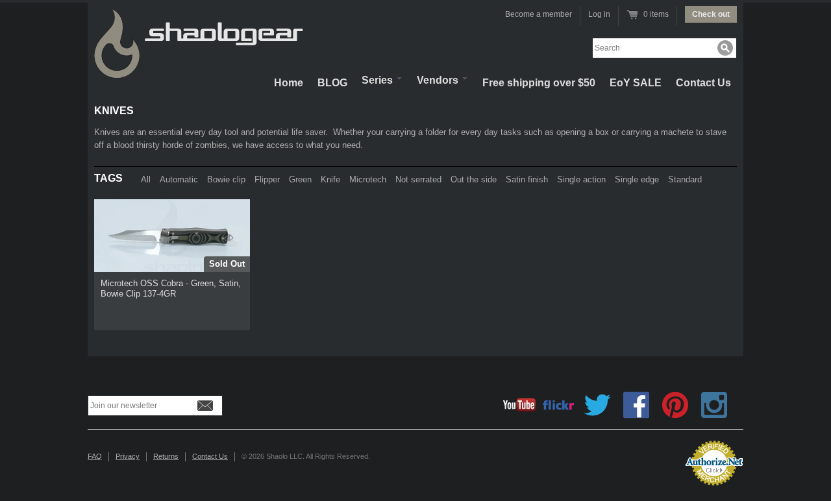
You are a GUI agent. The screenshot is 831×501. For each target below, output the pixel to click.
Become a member (538, 14)
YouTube (519, 405)
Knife (330, 179)
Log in (599, 14)
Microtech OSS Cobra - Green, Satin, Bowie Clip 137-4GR (171, 288)
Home (288, 82)
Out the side (474, 179)
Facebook (636, 405)
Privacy (128, 456)
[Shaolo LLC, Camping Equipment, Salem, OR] (623, 457)
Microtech (367, 179)
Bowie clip (226, 179)
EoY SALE (636, 82)
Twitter (597, 405)
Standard (685, 179)
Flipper (267, 179)
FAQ (95, 456)
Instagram (714, 405)
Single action (581, 179)
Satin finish (527, 179)
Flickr (558, 405)
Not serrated (418, 179)
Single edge (637, 179)
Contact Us (703, 82)
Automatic (179, 179)
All (146, 179)
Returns (166, 456)
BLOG (332, 82)
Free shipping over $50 (538, 82)
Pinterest (675, 405)
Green (300, 179)
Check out (711, 14)
